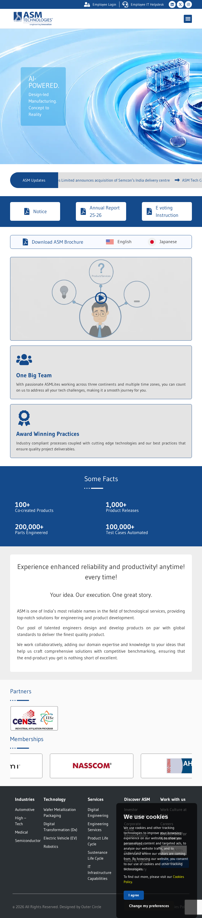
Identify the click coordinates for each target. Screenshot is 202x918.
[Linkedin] (172, 4)
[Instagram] (188, 4)
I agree (134, 895)
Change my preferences (149, 905)
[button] (188, 19)
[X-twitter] (180, 4)
